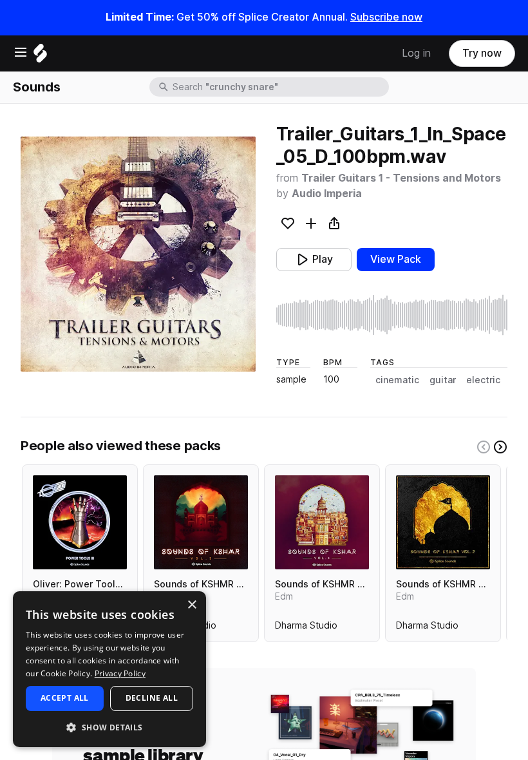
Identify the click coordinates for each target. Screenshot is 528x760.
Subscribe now (386, 17)
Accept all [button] (65, 697)
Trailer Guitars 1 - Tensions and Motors (401, 178)
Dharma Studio (306, 628)
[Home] (40, 56)
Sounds (37, 87)
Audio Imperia (327, 193)
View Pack (395, 259)
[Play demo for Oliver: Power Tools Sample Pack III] (80, 522)
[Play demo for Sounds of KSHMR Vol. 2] (443, 522)
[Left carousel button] (483, 447)
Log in (416, 53)
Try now (482, 53)
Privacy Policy (120, 673)
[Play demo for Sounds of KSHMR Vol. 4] (322, 522)
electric (483, 380)
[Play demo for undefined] (137, 254)
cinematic (397, 380)
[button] (109, 726)
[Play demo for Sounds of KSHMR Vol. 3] (201, 522)
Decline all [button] (152, 697)
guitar (442, 380)
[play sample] (391, 315)
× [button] (191, 605)
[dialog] (109, 669)
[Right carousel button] (500, 447)
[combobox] (279, 87)
